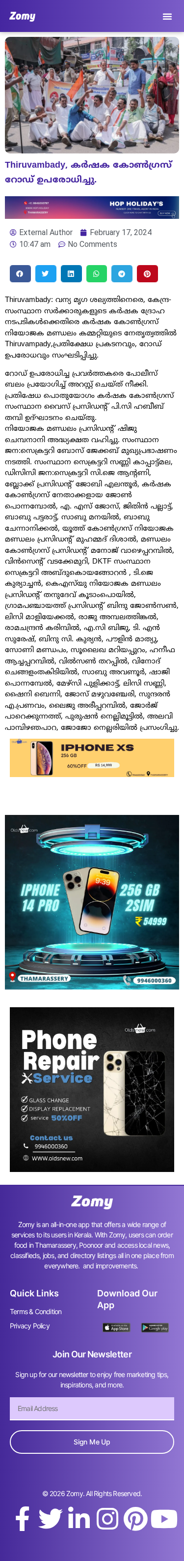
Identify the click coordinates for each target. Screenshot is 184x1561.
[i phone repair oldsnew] (92, 1169)
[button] (167, 16)
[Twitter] (50, 1518)
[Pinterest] (135, 1518)
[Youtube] (164, 1518)
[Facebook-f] (22, 1518)
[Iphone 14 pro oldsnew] (92, 986)
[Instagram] (107, 1518)
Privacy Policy (30, 1325)
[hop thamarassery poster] (92, 216)
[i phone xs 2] (92, 774)
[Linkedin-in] (79, 1518)
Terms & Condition (35, 1311)
